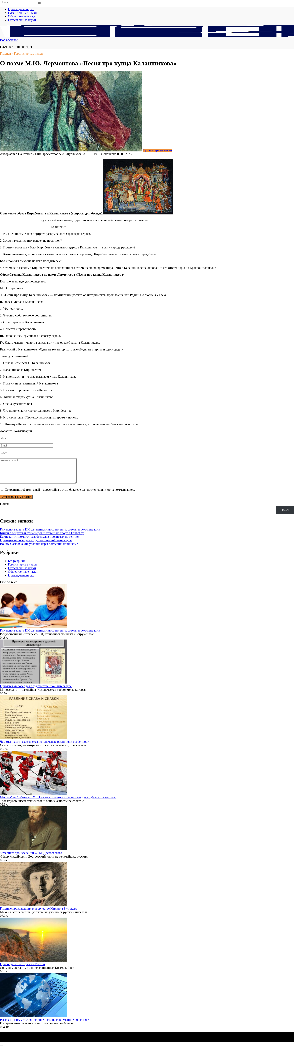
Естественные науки (22, 20)
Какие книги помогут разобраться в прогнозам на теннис (39, 536)
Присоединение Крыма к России (22, 964)
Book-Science (9, 40)
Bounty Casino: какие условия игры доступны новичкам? (39, 544)
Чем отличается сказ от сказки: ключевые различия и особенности (45, 741)
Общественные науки (23, 16)
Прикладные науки (21, 9)
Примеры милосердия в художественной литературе (36, 540)
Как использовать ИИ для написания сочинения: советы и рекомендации (50, 529)
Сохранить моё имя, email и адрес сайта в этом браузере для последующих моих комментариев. (70, 489)
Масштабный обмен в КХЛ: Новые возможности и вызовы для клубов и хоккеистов (58, 797)
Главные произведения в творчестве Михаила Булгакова (38, 908)
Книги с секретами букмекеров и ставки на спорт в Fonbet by (42, 533)
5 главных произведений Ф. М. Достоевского (31, 853)
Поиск (4, 503)
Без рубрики (16, 561)
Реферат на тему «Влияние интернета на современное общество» (44, 1019)
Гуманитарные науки (22, 12)
